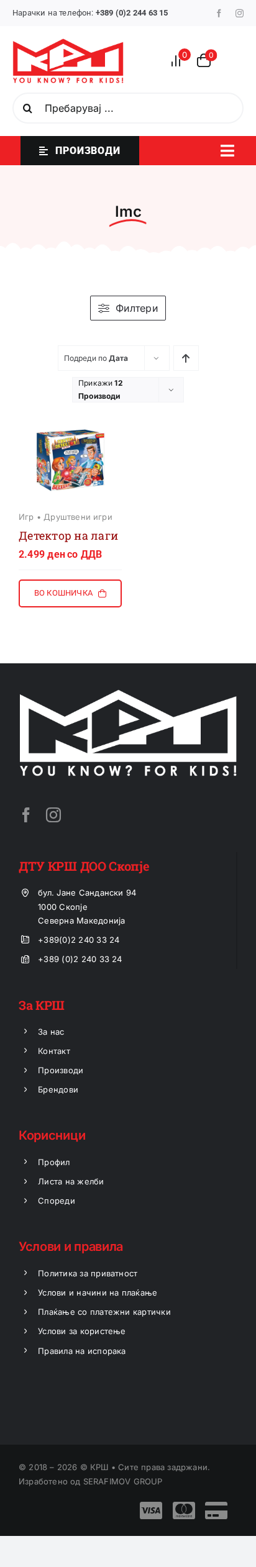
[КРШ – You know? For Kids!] (68, 43)
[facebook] (219, 13)
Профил (54, 1162)
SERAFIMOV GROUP (123, 1481)
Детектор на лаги (68, 535)
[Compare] (179, 60)
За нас (51, 1032)
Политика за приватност (87, 1273)
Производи (60, 1070)
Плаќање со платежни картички (104, 1312)
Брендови (58, 1089)
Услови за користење (82, 1331)
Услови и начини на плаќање (97, 1292)
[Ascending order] (186, 358)
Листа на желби (71, 1181)
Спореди (56, 1201)
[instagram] (239, 13)
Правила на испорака (82, 1351)
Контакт (54, 1051)
